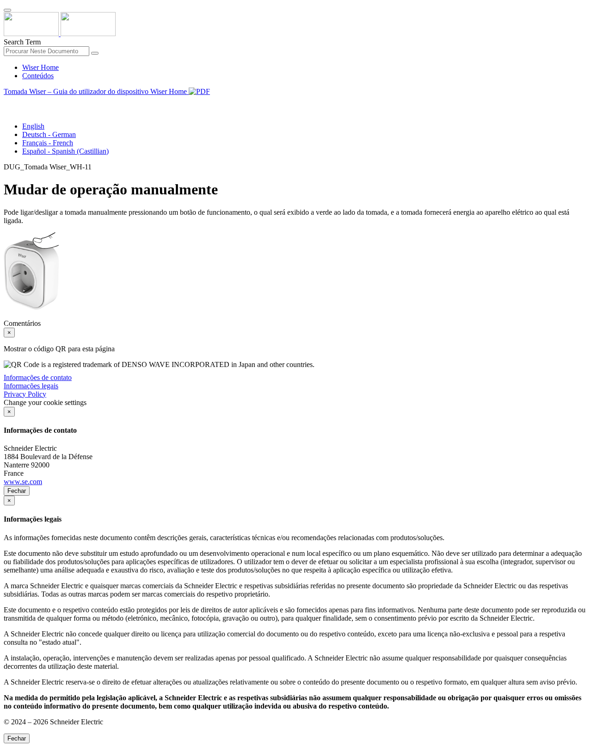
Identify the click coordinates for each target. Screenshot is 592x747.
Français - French (47, 143)
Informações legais (31, 386)
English (33, 126)
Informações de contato (38, 377)
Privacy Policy (25, 394)
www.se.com (23, 482)
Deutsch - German (49, 134)
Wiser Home (40, 67)
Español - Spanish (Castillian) (65, 151)
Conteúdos (38, 76)
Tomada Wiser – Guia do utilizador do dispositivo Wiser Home (96, 91)
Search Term (22, 42)
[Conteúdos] (7, 102)
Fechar (16, 490)
